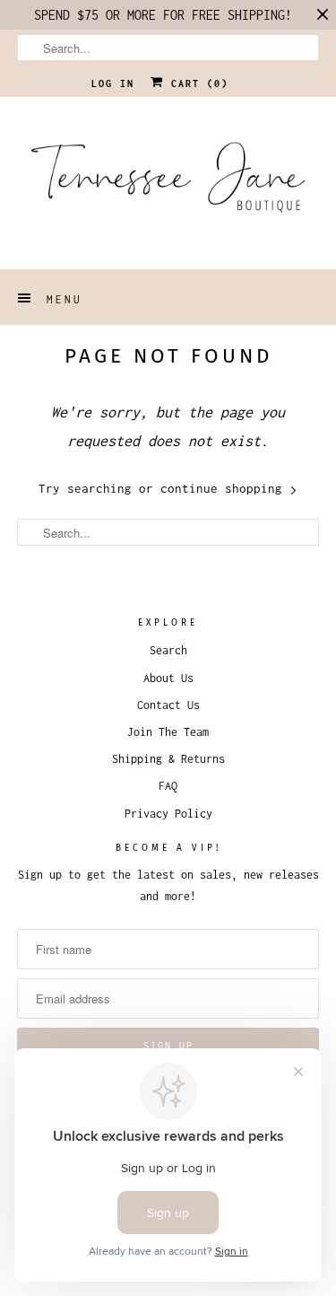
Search (168, 650)
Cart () (196, 83)
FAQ (168, 785)
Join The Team (168, 732)
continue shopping (224, 488)
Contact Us (168, 705)
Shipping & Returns (168, 759)
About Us (168, 678)
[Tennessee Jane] (167, 183)
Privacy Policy (168, 813)
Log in (112, 83)
